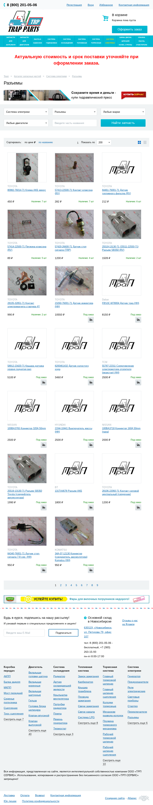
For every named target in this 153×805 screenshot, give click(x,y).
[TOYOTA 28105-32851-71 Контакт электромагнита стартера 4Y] (27, 281)
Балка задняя (12, 681)
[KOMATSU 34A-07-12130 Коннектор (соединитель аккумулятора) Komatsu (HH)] (74, 531)
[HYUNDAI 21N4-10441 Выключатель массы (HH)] (74, 406)
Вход (91, 4)
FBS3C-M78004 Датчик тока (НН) (120, 303)
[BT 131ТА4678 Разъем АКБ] (74, 468)
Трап (6, 76)
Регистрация (74, 4)
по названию (46, 142)
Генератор (134, 676)
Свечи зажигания (88, 706)
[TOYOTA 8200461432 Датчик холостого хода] (74, 343)
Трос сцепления (14, 713)
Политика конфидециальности (40, 801)
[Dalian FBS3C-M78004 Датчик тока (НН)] (121, 281)
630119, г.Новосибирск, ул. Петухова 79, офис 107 (98, 632)
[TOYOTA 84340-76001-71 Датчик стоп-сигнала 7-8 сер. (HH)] (27, 531)
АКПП (7, 676)
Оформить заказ (130, 29)
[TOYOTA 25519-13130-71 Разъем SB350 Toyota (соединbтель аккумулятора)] (27, 468)
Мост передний (13, 693)
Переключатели (137, 711)
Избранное (106, 4)
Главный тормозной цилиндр (109, 680)
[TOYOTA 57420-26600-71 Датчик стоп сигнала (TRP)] (74, 224)
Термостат (59, 728)
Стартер (133, 706)
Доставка (9, 795)
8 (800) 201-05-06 (22, 5)
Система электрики (56, 76)
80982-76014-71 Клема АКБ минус (26, 190)
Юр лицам (10, 801)
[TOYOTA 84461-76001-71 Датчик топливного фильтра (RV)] (121, 167)
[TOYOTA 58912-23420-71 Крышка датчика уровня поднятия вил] (27, 343)
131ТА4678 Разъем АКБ (68, 490)
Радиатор (59, 676)
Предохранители (138, 681)
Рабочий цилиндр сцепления (109, 751)
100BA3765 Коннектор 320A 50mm (26, 428)
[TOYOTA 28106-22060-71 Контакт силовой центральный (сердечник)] (121, 468)
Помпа (57, 713)
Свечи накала (86, 711)
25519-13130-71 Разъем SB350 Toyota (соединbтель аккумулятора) (24, 494)
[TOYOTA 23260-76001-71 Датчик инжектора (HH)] (74, 281)
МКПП (7, 687)
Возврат (40, 795)
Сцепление (11, 707)
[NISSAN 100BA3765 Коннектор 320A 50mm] (27, 406)
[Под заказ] (91, 320)
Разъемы (77, 76)
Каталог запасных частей (27, 76)
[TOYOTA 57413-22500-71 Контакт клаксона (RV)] (74, 167)
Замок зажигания (88, 676)
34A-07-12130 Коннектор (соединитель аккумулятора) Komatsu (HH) (71, 557)
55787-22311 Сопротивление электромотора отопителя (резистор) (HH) (118, 369)
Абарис (132, 798)
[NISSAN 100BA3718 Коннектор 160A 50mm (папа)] (121, 406)
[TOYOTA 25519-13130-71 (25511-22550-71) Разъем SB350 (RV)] (121, 224)
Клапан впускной (39, 715)
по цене (29, 142)
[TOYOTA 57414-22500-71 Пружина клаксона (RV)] (27, 224)
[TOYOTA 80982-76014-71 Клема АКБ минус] (27, 167)
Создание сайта (115, 798)
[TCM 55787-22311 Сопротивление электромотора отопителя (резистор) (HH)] (121, 343)
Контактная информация (134, 4)
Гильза (33, 700)
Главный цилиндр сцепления (109, 693)
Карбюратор (85, 681)
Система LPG (86, 717)
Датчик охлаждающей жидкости (62, 685)
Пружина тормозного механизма (110, 725)
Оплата (24, 795)
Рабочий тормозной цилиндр (109, 738)
